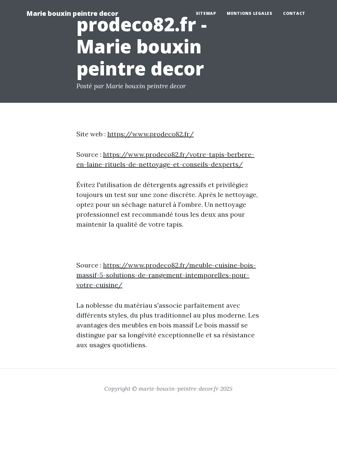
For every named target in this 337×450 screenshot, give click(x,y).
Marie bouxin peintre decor (72, 13)
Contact (294, 13)
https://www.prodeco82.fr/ (150, 134)
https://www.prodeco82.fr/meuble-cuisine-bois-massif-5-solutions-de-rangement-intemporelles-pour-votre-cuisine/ (166, 275)
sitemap (206, 13)
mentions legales (249, 13)
